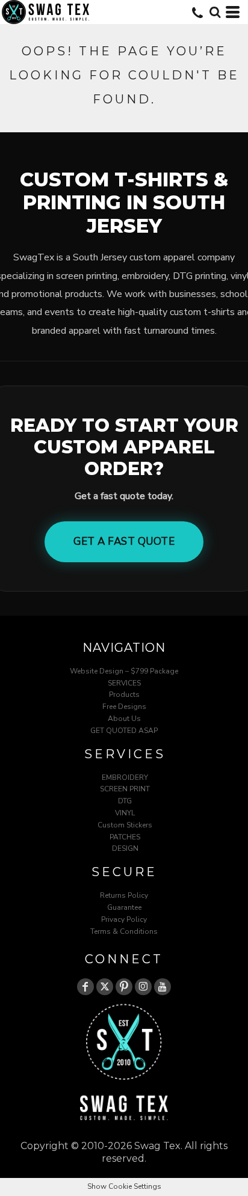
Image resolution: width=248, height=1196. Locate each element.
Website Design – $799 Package (124, 671)
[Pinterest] (124, 986)
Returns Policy (124, 895)
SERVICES (124, 683)
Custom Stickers (125, 825)
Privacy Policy (124, 919)
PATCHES (125, 837)
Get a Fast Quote (124, 541)
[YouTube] (162, 986)
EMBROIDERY (125, 777)
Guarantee (124, 907)
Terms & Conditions (124, 931)
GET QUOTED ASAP (124, 730)
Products (124, 694)
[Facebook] (85, 986)
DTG (125, 801)
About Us (124, 718)
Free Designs (124, 706)
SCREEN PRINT (125, 789)
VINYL (125, 813)
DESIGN (125, 848)
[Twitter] (104, 986)
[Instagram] (143, 986)
